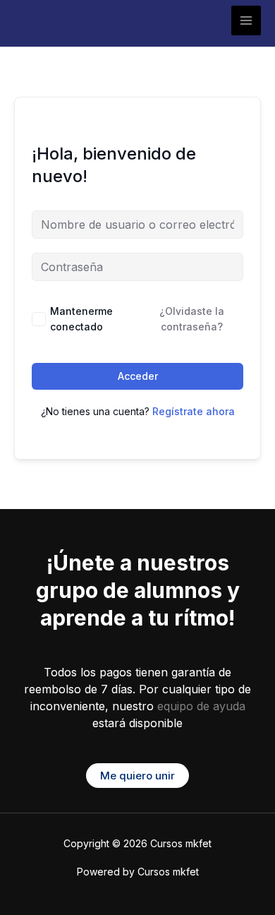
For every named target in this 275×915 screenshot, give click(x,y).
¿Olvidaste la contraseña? (191, 319)
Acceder (138, 376)
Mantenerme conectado (81, 319)
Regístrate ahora (193, 411)
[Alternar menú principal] (246, 20)
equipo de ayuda (201, 706)
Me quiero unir (137, 775)
